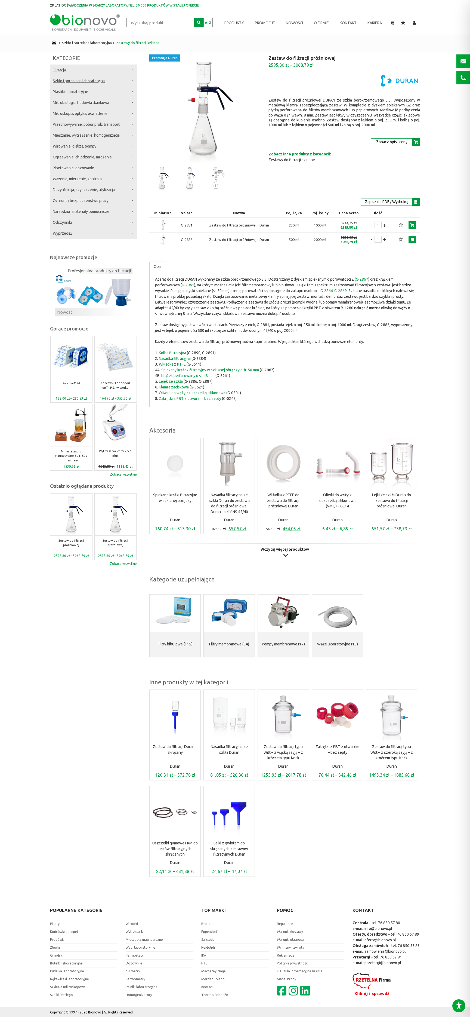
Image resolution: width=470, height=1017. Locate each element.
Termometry (135, 979)
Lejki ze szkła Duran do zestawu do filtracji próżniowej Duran (391, 500)
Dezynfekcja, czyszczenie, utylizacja (84, 190)
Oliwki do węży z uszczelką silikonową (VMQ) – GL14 (337, 500)
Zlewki (55, 947)
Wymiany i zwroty (290, 947)
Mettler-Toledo (213, 979)
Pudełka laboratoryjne (67, 971)
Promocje (265, 23)
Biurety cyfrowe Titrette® (115, 453)
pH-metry (133, 971)
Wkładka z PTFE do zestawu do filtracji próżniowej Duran (283, 500)
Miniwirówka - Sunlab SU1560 (115, 385)
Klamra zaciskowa (174, 387)
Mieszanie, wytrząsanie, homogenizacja (86, 135)
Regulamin (285, 924)
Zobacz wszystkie (123, 474)
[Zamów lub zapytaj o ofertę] (412, 225)
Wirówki (132, 924)
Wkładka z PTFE (172, 364)
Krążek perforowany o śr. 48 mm (188, 375)
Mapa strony (286, 979)
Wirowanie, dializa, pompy (74, 146)
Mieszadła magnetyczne (144, 939)
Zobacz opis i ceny (391, 142)
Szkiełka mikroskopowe (68, 987)
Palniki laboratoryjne (141, 987)
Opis (158, 266)
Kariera (374, 23)
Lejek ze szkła (171, 381)
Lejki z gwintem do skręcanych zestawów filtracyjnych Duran (229, 848)
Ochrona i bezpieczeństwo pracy (81, 200)
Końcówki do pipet (64, 931)
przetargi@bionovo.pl (382, 963)
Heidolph (208, 947)
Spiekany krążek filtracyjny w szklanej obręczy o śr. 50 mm (210, 370)
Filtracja (59, 70)
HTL (204, 963)
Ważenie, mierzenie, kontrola (77, 179)
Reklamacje (286, 955)
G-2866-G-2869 (333, 291)
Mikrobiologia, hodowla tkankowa (81, 102)
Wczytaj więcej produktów (285, 549)
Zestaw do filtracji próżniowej (71, 543)
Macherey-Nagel (214, 971)
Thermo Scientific (214, 995)
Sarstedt (207, 939)
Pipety (55, 924)
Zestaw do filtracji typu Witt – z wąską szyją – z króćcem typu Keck (283, 752)
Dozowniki (134, 963)
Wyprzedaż (62, 233)
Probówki (57, 939)
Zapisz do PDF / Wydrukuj (386, 202)
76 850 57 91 (391, 957)
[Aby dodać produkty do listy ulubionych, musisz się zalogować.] (401, 225)
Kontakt (348, 23)
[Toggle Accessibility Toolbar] (459, 1006)
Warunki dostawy (290, 931)
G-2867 (362, 279)
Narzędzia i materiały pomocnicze (81, 211)
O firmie (321, 23)
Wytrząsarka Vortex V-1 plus (71, 453)
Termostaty (135, 955)
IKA (203, 955)
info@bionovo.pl (378, 928)
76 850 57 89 (408, 934)
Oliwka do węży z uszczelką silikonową (192, 393)
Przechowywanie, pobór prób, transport (86, 124)
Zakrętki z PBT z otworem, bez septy (190, 398)
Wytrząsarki (135, 931)
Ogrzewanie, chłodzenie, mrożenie (82, 157)
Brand (206, 924)
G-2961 (188, 285)
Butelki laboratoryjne (66, 963)
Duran (175, 520)
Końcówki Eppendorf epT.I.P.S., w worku (71, 385)
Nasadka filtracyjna (175, 358)
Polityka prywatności (292, 963)
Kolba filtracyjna (172, 353)
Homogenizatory (139, 995)
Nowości (294, 23)
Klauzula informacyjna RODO (299, 971)
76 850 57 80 (389, 923)
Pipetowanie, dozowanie (73, 168)
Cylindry (56, 955)
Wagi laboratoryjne (140, 947)
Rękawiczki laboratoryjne (69, 979)
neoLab (207, 987)
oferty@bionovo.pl (380, 940)
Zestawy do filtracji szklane (137, 43)
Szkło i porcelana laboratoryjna (87, 43)
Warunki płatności (290, 939)
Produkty (234, 23)
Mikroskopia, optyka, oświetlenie (80, 113)
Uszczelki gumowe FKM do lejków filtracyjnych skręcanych (175, 848)
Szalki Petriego (61, 995)
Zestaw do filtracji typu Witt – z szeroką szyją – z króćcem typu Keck (391, 752)
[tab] (157, 266)
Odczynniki (62, 222)
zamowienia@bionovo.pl (385, 951)
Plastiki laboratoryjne (70, 92)
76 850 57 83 (409, 946)
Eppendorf (209, 931)
